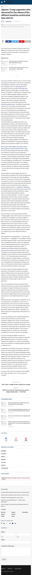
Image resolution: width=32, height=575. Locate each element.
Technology (4, 468)
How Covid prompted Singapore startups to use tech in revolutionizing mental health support (19, 410)
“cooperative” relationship (22, 187)
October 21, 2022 (13, 64)
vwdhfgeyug (8, 21)
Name (3, 532)
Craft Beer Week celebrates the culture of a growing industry (15, 492)
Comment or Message (8, 546)
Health (3, 456)
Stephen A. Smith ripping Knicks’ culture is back (12, 497)
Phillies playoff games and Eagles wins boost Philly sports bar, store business (18, 403)
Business (3, 451)
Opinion (6, 6)
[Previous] (15, 76)
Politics (3, 462)
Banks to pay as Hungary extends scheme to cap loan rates (15, 495)
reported (11, 294)
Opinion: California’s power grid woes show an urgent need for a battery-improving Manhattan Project (19, 423)
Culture (3, 453)
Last (18, 536)
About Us (3, 568)
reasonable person (20, 86)
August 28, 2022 (17, 21)
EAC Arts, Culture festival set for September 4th (19, 415)
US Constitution (5, 84)
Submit (4, 559)
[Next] (17, 76)
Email (3, 539)
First (2, 536)
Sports (3, 465)
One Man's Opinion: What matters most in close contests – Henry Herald (19, 68)
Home (2, 6)
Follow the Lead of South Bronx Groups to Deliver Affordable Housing (18, 61)
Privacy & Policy (18, 568)
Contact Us (10, 568)
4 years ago (11, 406)
